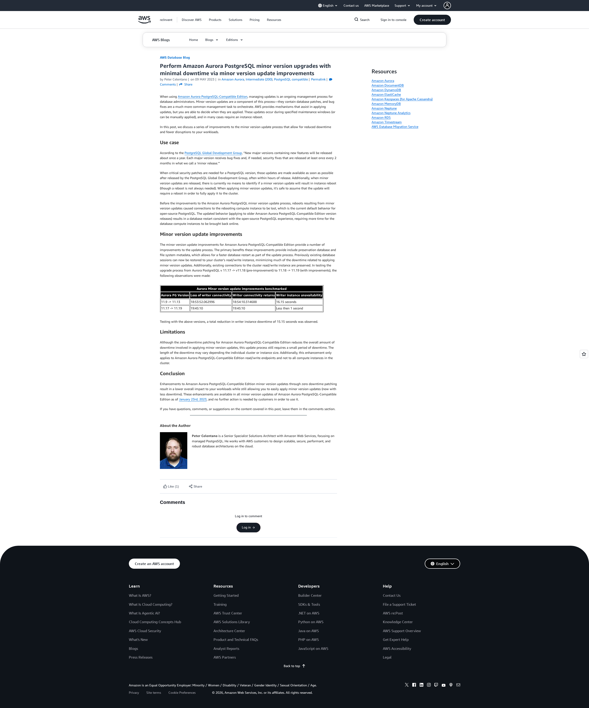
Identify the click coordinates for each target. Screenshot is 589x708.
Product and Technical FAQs (236, 639)
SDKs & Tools (309, 604)
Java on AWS (308, 630)
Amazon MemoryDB (386, 104)
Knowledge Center (398, 622)
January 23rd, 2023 (193, 399)
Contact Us (392, 595)
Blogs (133, 648)
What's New (138, 639)
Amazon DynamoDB (386, 90)
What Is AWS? (140, 595)
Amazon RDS (381, 117)
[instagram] (429, 685)
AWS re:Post (393, 613)
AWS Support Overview (402, 630)
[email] (458, 685)
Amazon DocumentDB (388, 85)
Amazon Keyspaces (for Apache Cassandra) (402, 99)
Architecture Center (229, 630)
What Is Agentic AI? (144, 613)
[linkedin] (421, 685)
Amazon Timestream (387, 122)
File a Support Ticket (399, 604)
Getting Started (226, 595)
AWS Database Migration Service (395, 126)
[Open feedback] (584, 354)
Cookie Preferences (182, 692)
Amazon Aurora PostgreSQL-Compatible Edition (212, 96)
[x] (407, 685)
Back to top (292, 666)
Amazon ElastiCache (386, 94)
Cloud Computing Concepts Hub (155, 622)
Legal (387, 657)
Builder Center (310, 595)
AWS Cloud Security (145, 630)
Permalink (318, 79)
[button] (191, 20)
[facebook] (414, 685)
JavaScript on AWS (313, 648)
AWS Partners (225, 657)
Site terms (153, 692)
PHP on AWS (308, 639)
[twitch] (436, 685)
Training (220, 604)
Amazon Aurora (383, 81)
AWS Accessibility (397, 648)
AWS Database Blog (175, 57)
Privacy (134, 692)
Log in (246, 527)
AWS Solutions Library (232, 622)
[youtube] (443, 685)
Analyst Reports (226, 648)
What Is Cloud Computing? (150, 604)
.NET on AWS (308, 613)
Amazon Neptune (384, 108)
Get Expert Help (396, 639)
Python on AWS (310, 622)
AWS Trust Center (228, 613)
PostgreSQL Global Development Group (213, 153)
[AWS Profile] (447, 5)
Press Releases (141, 657)
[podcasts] (451, 685)
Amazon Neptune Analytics (391, 113)
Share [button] (187, 84)
